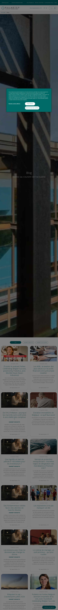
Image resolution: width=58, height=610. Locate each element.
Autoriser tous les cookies (32, 107)
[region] (29, 100)
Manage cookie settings (14, 103)
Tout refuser (30, 103)
